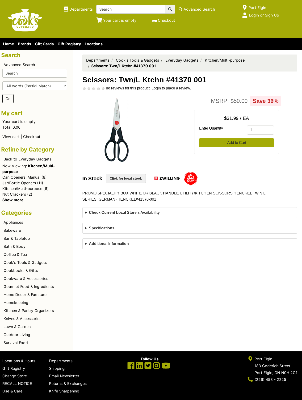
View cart (11, 136)
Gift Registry (69, 44)
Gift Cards (44, 44)
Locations (94, 44)
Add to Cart (236, 143)
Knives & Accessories (22, 318)
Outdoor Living (17, 334)
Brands (24, 44)
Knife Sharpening (64, 391)
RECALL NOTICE (17, 383)
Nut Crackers (14, 194)
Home (8, 44)
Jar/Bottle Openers (19, 183)
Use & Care (12, 391)
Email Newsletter (64, 376)
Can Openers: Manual (21, 177)
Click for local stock (126, 178)
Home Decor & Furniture (25, 294)
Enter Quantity (211, 128)
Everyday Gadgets (181, 60)
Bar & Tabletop (17, 238)
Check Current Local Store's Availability (124, 213)
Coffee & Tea (15, 254)
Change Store (14, 376)
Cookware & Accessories (26, 278)
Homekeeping (16, 302)
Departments (97, 60)
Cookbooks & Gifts (21, 270)
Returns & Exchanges (68, 383)
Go (8, 98)
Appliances (13, 222)
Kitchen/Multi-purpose (22, 188)
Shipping (57, 368)
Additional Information (109, 244)
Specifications (101, 228)
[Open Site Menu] (244, 7)
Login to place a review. (171, 88)
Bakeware (12, 230)
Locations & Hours (18, 360)
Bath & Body (14, 246)
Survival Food (16, 342)
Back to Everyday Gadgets (27, 159)
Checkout (31, 136)
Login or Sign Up (264, 15)
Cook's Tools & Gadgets (25, 262)
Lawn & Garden (17, 326)
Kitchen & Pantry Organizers (29, 310)
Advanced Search (19, 64)
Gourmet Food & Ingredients (29, 286)
